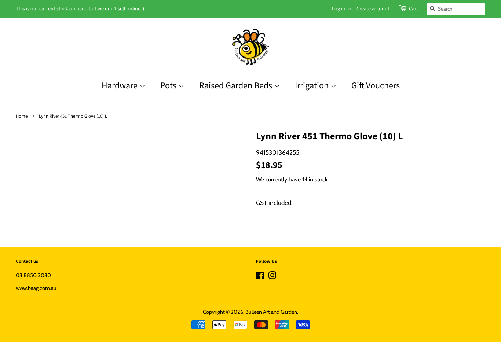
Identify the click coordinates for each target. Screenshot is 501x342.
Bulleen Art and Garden (271, 312)
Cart (413, 8)
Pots (169, 85)
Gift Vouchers (375, 85)
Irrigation (312, 85)
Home (22, 116)
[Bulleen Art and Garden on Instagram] (272, 276)
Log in (338, 8)
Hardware (120, 85)
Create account (373, 8)
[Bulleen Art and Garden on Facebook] (260, 276)
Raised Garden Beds (236, 85)
